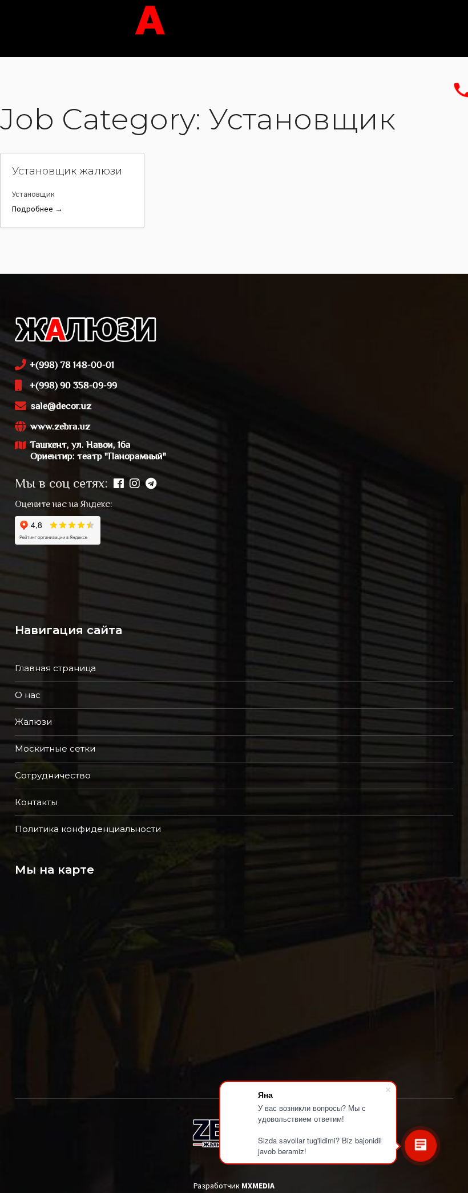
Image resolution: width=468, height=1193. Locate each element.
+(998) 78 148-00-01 (72, 365)
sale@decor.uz (61, 406)
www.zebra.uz (60, 427)
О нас (28, 694)
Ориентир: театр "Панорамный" (98, 456)
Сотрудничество (53, 775)
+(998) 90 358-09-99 (73, 386)
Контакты (36, 802)
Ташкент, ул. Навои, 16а (90, 451)
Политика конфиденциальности (88, 828)
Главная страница (55, 668)
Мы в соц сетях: (61, 484)
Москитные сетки (55, 748)
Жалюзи (33, 721)
